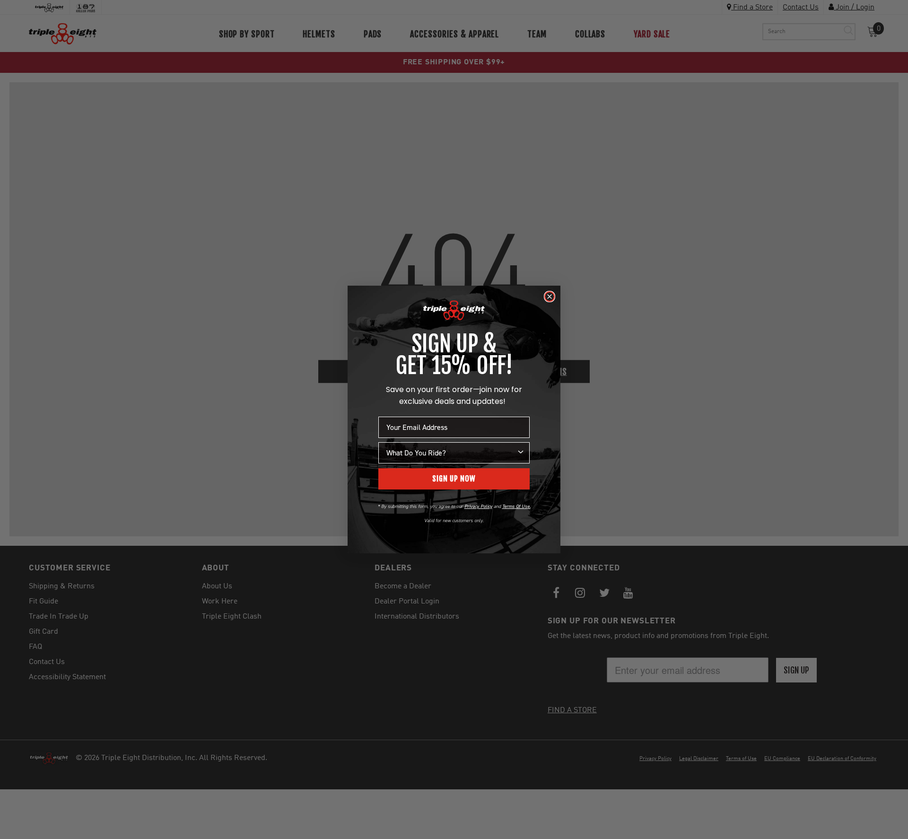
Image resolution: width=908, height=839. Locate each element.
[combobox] (451, 453)
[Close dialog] (549, 296)
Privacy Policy (478, 506)
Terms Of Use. (516, 506)
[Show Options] (520, 453)
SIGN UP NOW (454, 478)
